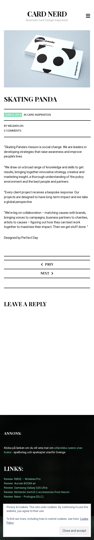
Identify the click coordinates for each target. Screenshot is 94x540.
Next (45, 273)
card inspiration (39, 114)
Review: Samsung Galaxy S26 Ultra (25, 487)
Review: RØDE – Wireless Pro (22, 479)
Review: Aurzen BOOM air (20, 483)
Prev (49, 264)
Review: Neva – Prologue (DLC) (24, 496)
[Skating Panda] (47, 58)
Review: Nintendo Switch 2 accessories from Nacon (37, 492)
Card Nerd (47, 13)
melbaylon (15, 125)
